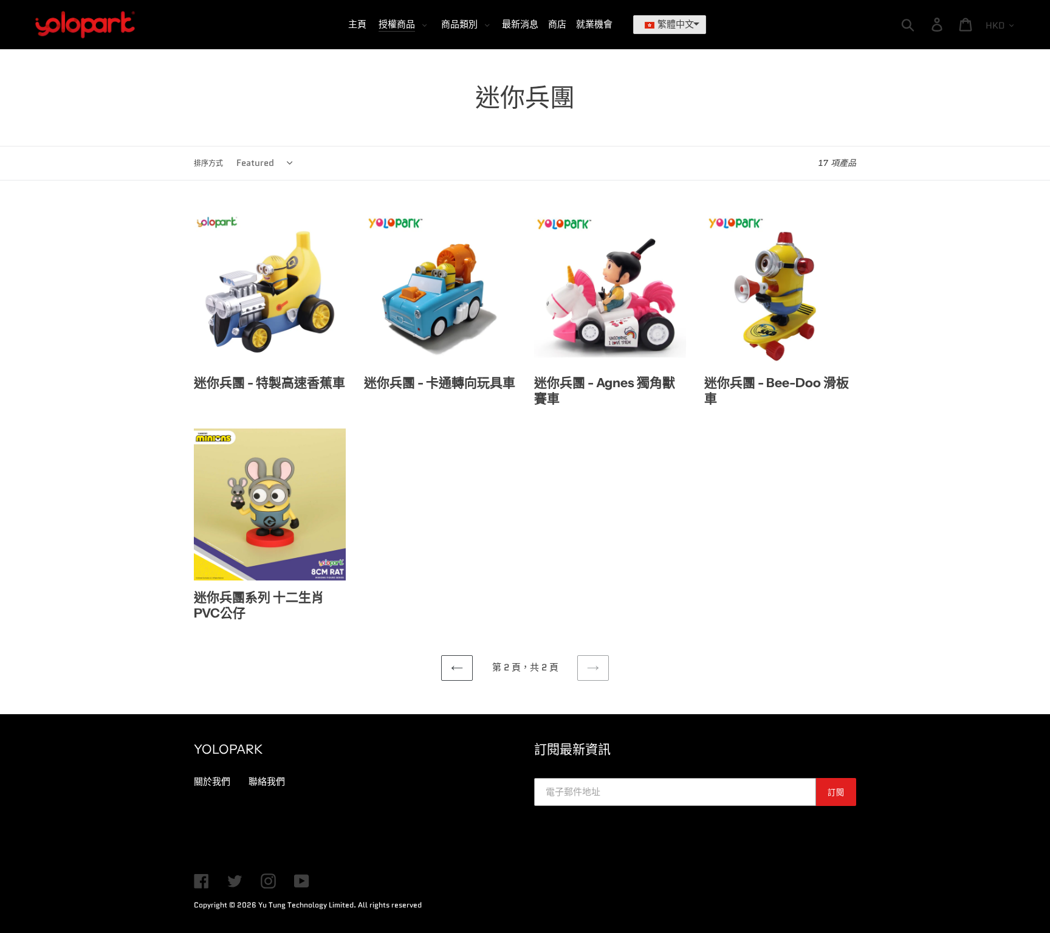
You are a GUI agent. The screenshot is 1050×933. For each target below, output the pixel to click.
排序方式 (208, 163)
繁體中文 (675, 24)
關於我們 (212, 781)
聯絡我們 (267, 781)
